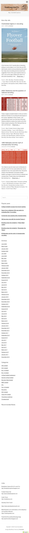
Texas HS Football (6, 394)
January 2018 (4, 326)
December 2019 (5, 270)
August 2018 (4, 309)
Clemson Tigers (9, 133)
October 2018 (4, 304)
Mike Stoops (16, 133)
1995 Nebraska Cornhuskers (12, 183)
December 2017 (5, 328)
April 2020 (4, 261)
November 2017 (5, 330)
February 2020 (5, 265)
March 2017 (4, 350)
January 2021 (4, 249)
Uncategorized (5, 399)
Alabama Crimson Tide (6, 132)
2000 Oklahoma (19, 130)
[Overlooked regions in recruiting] (14, 63)
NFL (7, 80)
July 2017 (3, 340)
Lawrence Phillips (10, 187)
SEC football (4, 392)
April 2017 (4, 347)
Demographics (4, 83)
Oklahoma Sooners (20, 135)
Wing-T (15, 188)
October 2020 (4, 251)
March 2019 (4, 292)
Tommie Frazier (9, 188)
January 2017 (4, 354)
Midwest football (22, 83)
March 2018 (4, 321)
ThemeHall (21, 529)
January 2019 (4, 297)
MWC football (4, 382)
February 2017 (5, 352)
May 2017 (3, 345)
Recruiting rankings (11, 137)
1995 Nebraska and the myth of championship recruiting (12, 143)
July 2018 (3, 311)
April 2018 (4, 318)
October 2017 (4, 333)
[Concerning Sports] (14, 10)
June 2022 (4, 244)
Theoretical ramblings (18, 80)
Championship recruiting (13, 185)
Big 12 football (9, 128)
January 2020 (4, 268)
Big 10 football (5, 370)
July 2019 (3, 282)
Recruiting (11, 80)
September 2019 (5, 277)
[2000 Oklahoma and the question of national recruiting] (14, 112)
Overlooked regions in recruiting (12, 24)
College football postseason (8, 375)
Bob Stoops (21, 132)
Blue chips (16, 81)
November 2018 (5, 301)
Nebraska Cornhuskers (20, 187)
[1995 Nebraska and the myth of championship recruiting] (14, 165)
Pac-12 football (5, 387)
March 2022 (4, 246)
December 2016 (5, 357)
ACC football (4, 368)
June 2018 (4, 313)
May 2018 (3, 316)
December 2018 (5, 299)
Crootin (21, 185)
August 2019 (4, 280)
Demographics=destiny (14, 83)
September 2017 (5, 335)
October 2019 (4, 275)
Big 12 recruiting (10, 81)
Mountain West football (7, 380)
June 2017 (4, 342)
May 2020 (3, 258)
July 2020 (3, 253)
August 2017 (4, 338)
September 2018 (5, 306)
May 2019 (3, 287)
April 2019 (4, 289)
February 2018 (5, 323)
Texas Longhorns (19, 137)
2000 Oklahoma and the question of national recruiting (13, 91)
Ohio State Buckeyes (10, 135)
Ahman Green (23, 183)
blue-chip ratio (22, 81)
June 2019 (4, 285)
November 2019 (5, 273)
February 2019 (5, 294)
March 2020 (4, 263)
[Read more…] (20, 76)
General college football (18, 128)
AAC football (4, 365)
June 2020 (4, 256)
